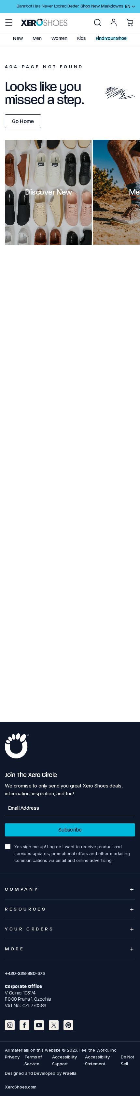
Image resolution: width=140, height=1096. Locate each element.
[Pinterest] (68, 1025)
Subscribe (70, 830)
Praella (70, 1073)
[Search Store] (98, 22)
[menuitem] (98, 22)
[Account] (114, 22)
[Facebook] (24, 1025)
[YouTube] (39, 1025)
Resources (26, 909)
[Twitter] (54, 1025)
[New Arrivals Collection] (48, 192)
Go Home (23, 121)
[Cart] (129, 22)
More (14, 949)
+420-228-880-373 (25, 973)
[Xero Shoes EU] (44, 22)
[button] (9, 22)
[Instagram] (10, 1025)
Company (22, 889)
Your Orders (29, 929)
